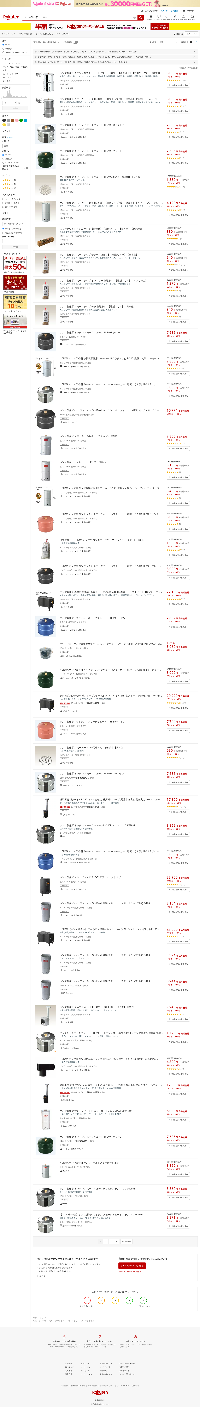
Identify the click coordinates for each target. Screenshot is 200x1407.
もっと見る (40, 1276)
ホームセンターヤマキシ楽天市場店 (76, 367)
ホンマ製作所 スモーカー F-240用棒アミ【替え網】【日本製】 (93, 747)
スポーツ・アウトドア (42, 1321)
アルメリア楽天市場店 (71, 970)
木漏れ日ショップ (69, 422)
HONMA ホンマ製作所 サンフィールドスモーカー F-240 (89, 1162)
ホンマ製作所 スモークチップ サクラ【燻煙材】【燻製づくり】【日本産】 (99, 254)
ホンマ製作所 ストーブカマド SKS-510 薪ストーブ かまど (90, 877)
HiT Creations (67, 993)
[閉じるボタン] (194, 51)
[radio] (3, 45)
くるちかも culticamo (70, 1048)
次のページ (126, 1241)
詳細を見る (123, 62)
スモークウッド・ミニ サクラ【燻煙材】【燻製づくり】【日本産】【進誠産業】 (102, 228)
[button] (189, 11)
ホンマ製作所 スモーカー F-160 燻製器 (83, 462)
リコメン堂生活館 (69, 1126)
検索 (16, 108)
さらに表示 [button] (7, 81)
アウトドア (60, 1321)
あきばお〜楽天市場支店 (72, 1226)
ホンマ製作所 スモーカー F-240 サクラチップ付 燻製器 (88, 436)
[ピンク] (17, 120)
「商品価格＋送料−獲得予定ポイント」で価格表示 (52, 42)
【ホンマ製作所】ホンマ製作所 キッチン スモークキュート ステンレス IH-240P (101, 1214)
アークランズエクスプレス (72, 786)
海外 (10, 137)
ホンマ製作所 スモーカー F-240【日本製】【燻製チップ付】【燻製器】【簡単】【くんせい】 (109, 99)
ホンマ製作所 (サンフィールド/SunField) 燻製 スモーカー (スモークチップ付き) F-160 (105, 955)
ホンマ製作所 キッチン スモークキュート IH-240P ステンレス (92, 125)
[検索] (141, 18)
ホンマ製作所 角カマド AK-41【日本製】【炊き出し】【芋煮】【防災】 (97, 1007)
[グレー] (8, 120)
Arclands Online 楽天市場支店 (74, 137)
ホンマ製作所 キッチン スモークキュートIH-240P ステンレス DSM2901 (97, 825)
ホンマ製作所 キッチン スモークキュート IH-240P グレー (90, 332)
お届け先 (5, 141)
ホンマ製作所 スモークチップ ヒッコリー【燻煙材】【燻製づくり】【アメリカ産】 (104, 280)
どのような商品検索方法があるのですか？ (55, 1268)
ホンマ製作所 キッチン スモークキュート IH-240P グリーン (91, 151)
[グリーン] (21, 120)
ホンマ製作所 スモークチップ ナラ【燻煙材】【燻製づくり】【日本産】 (98, 306)
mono (64, 1204)
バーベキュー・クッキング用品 (81, 1321)
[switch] (26, 168)
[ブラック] (4, 120)
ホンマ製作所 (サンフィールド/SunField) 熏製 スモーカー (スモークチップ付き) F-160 (105, 903)
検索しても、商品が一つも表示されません (55, 1271)
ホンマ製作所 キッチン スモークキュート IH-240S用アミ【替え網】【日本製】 (101, 177)
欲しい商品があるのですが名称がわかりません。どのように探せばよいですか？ (70, 1264)
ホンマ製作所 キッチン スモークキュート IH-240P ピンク (94, 721)
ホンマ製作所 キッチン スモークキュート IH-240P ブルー (94, 618)
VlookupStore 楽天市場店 (72, 915)
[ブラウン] (12, 120)
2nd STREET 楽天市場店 (72, 656)
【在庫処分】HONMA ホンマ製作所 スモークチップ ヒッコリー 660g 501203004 (102, 540)
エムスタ (65, 1171)
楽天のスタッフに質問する (132, 1266)
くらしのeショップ (69, 711)
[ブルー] (25, 120)
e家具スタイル (68, 1100)
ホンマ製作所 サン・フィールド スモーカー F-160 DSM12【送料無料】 (97, 1111)
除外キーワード (8, 237)
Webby (65, 836)
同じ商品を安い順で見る (178, 85)
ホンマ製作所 (67, 88)
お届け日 (5, 151)
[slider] (2, 98)
